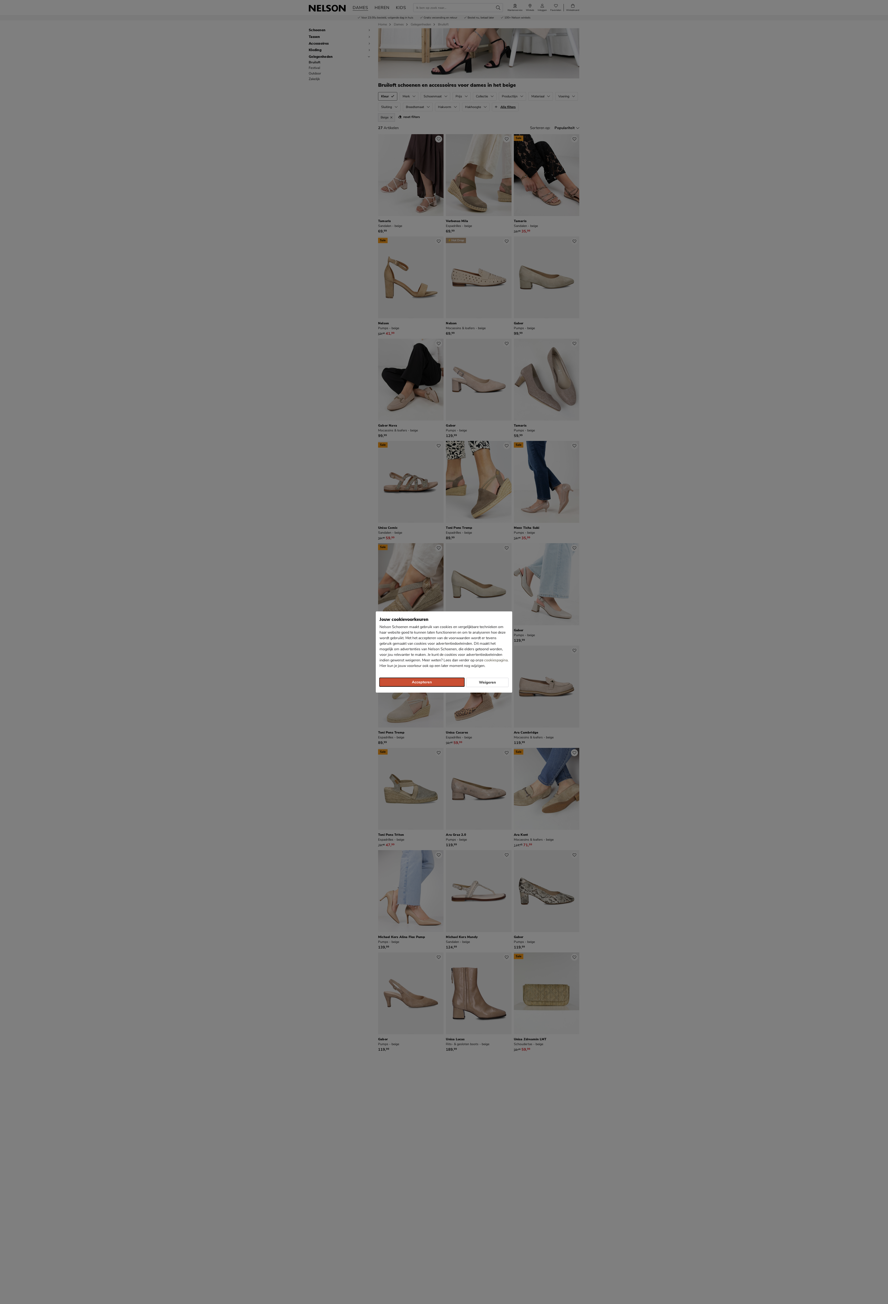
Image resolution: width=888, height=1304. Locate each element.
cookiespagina (496, 660)
